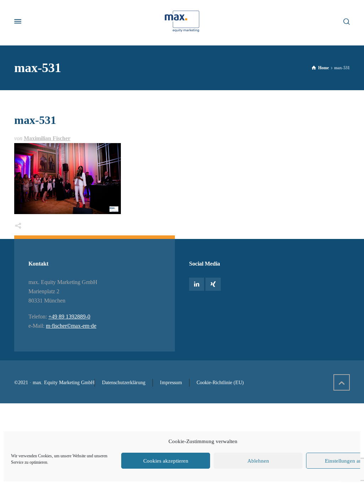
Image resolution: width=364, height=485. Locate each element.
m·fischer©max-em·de (71, 326)
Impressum (171, 382)
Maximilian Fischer (47, 138)
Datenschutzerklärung (123, 382)
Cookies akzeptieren (165, 461)
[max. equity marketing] (182, 21)
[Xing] (212, 284)
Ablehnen (258, 461)
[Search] (345, 21)
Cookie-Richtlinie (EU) (220, 382)
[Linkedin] (196, 284)
